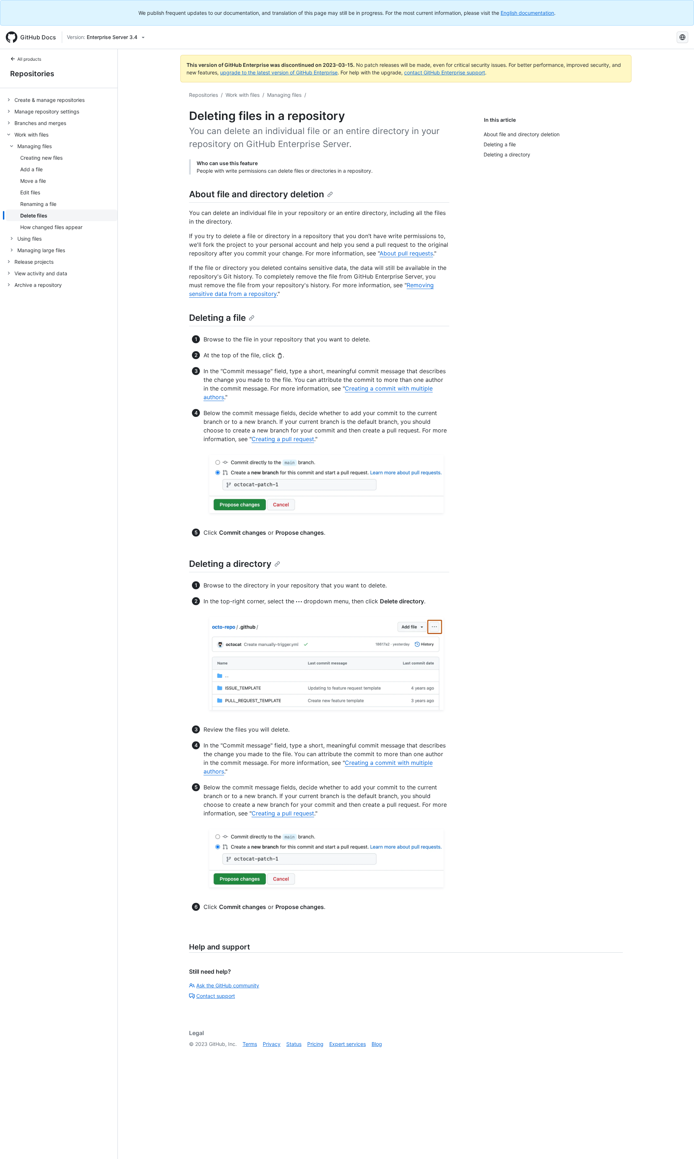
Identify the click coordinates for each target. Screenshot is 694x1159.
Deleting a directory (230, 564)
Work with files (243, 95)
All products (29, 59)
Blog (377, 1044)
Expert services (347, 1044)
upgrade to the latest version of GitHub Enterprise (279, 72)
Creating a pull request (283, 439)
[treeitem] (61, 99)
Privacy (271, 1044)
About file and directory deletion (256, 194)
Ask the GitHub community (227, 985)
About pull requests (406, 253)
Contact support (215, 996)
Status (293, 1044)
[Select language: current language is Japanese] (682, 37)
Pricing (315, 1044)
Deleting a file (217, 318)
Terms (250, 1044)
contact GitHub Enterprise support (444, 72)
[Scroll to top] (678, 1143)
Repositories (32, 73)
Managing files (284, 95)
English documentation (527, 13)
